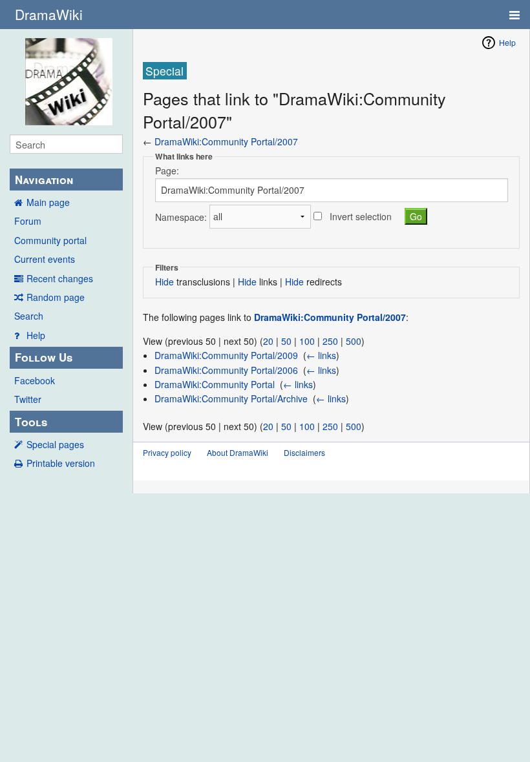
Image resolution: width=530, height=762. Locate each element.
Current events (44, 258)
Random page (55, 297)
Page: (167, 170)
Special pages (55, 444)
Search (28, 315)
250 (330, 341)
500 (353, 341)
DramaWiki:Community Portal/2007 (226, 141)
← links (321, 355)
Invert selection (361, 216)
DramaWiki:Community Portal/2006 (226, 370)
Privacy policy (167, 452)
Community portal (50, 240)
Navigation (44, 179)
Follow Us (43, 357)
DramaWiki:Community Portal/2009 (226, 355)
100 (307, 341)
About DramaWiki (237, 452)
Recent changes (59, 278)
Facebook (34, 380)
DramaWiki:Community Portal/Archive (231, 398)
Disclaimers (304, 452)
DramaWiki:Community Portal (214, 384)
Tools (31, 421)
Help (35, 335)
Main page (48, 202)
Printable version (60, 463)
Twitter (27, 399)
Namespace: (181, 216)
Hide (164, 281)
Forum (27, 220)
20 (268, 341)
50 (286, 341)
